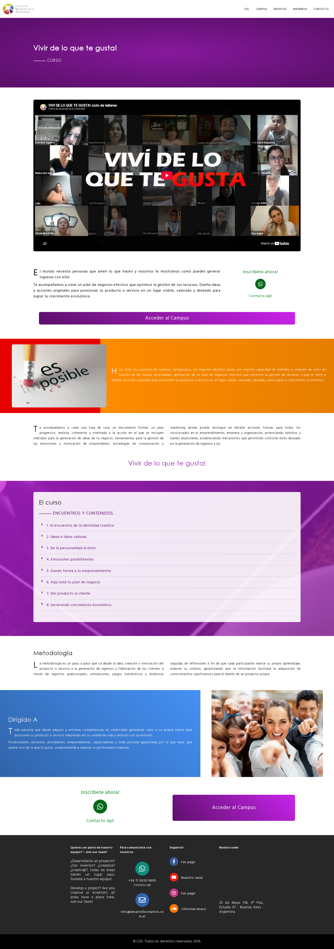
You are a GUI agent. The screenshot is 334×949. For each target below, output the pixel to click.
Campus (261, 9)
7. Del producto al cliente (68, 593)
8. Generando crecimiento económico (79, 605)
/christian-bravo (193, 909)
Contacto (321, 9)
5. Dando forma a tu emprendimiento (79, 571)
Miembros (300, 9)
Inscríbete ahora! (100, 793)
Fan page (188, 862)
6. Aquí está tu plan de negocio (73, 582)
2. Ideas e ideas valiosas (67, 537)
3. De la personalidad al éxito (71, 548)
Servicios (280, 9)
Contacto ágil (260, 296)
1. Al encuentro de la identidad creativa (81, 525)
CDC (246, 9)
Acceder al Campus (167, 318)
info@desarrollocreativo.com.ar (142, 914)
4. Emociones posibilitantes (70, 559)
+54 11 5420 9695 (142, 880)
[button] (167, 525)
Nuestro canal (192, 877)
